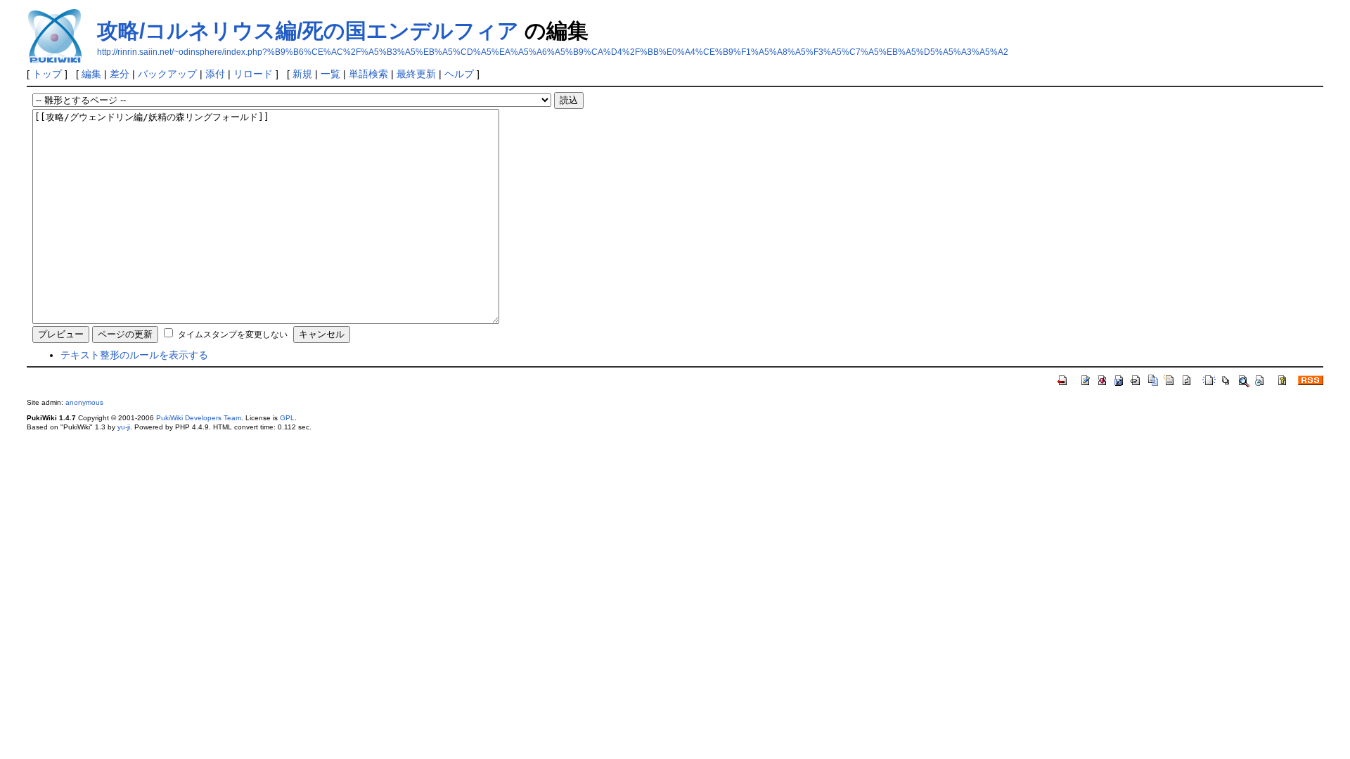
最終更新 (416, 73)
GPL (287, 418)
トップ (47, 73)
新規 (302, 73)
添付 (215, 73)
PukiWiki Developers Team (198, 418)
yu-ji (123, 427)
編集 (91, 73)
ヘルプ (459, 73)
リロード (253, 73)
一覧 (330, 73)
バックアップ (167, 73)
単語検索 (368, 73)
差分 (119, 73)
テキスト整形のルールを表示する (134, 355)
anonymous (84, 402)
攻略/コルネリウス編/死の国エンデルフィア (308, 30)
